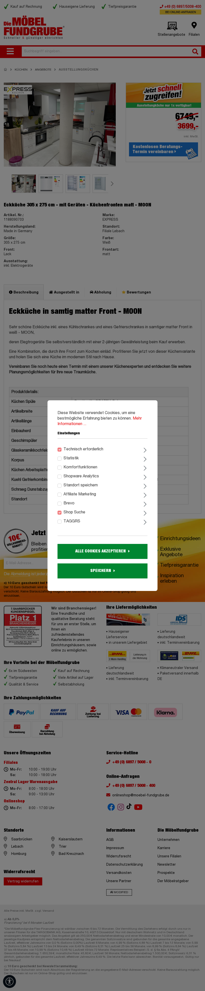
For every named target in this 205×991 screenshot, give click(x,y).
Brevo (69, 503)
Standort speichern (81, 485)
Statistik (71, 458)
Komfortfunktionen (80, 467)
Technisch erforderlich (83, 449)
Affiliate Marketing (80, 494)
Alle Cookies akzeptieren (100, 551)
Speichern (100, 571)
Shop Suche (74, 512)
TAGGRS (72, 521)
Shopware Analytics (81, 476)
